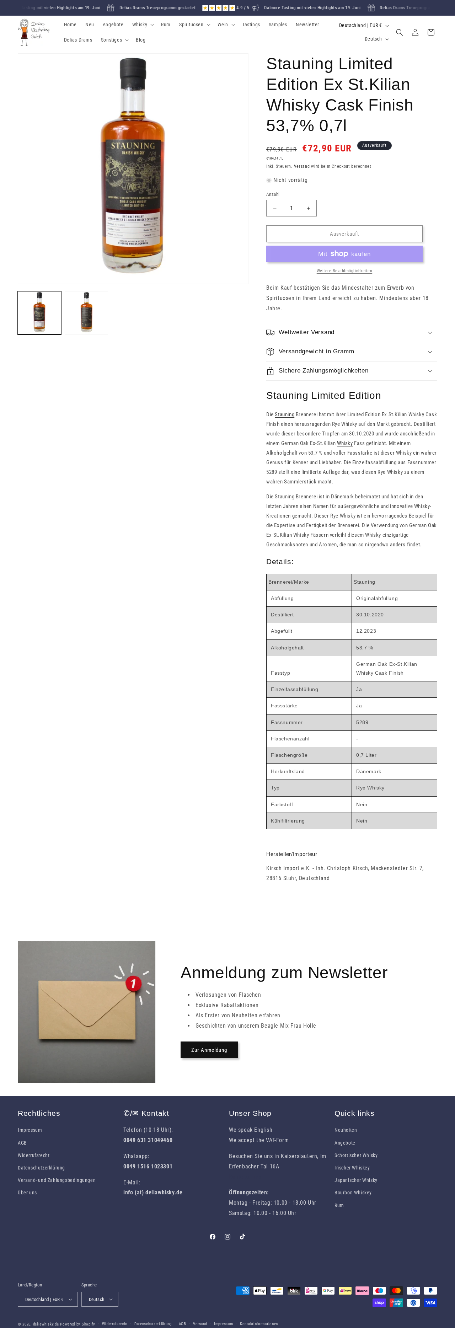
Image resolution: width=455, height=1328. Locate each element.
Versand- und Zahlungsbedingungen (57, 1180)
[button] (142, 24)
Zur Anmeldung (209, 1050)
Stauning (284, 414)
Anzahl (272, 194)
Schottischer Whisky (356, 1155)
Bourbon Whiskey (353, 1192)
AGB (22, 1143)
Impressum (30, 1130)
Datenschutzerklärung (41, 1168)
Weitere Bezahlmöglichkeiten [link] (345, 270)
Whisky (345, 443)
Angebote (344, 1143)
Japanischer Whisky (356, 1180)
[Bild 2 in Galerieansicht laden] (86, 312)
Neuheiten (345, 1130)
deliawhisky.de (46, 1324)
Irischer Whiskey (352, 1168)
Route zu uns (245, 1176)
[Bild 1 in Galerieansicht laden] (39, 312)
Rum (339, 1205)
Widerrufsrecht (33, 1155)
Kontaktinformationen (259, 1324)
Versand (302, 166)
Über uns (27, 1192)
